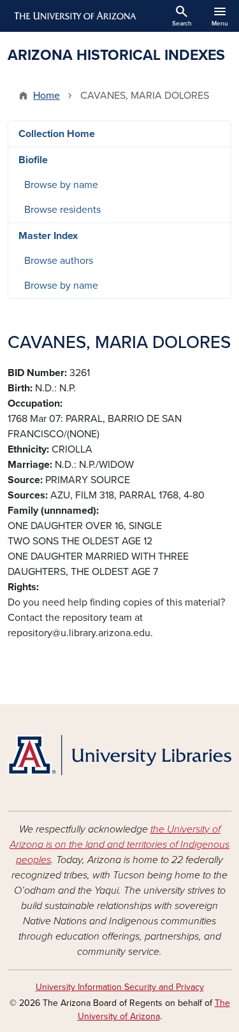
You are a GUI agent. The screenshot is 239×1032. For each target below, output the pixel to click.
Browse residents (62, 209)
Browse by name (61, 184)
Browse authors (58, 260)
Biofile (33, 160)
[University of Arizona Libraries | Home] (119, 755)
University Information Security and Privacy (120, 987)
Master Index (48, 235)
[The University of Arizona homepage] (74, 16)
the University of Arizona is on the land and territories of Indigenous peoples (119, 844)
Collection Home (56, 133)
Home (46, 95)
